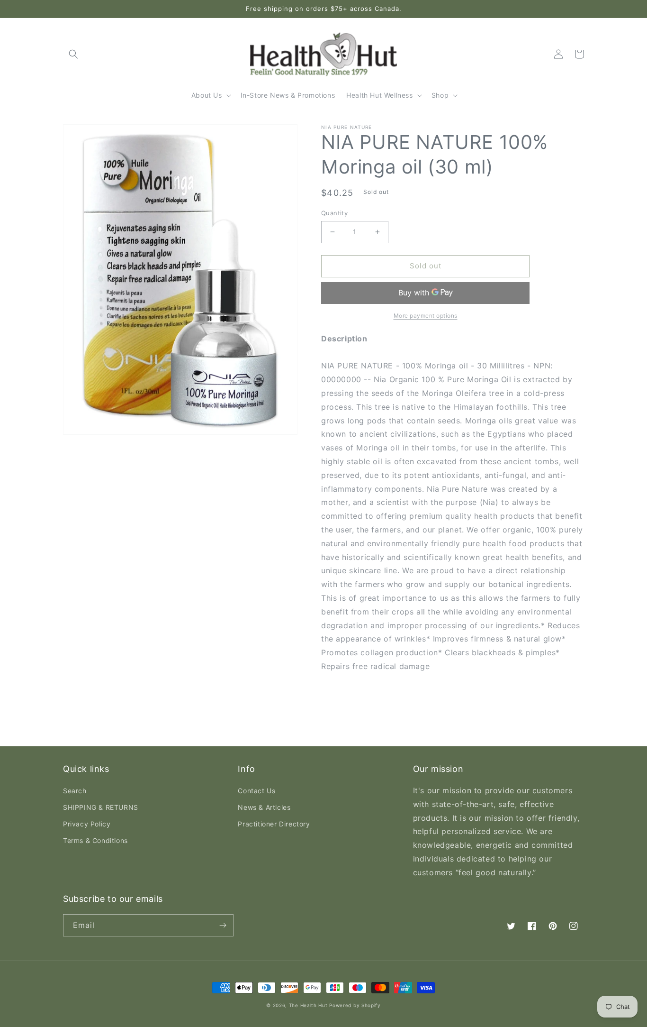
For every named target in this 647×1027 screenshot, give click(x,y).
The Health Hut (308, 1005)
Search (75, 791)
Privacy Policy (86, 824)
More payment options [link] (426, 315)
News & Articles (264, 807)
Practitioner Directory (274, 824)
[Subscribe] (222, 925)
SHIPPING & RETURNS (100, 807)
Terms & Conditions (95, 840)
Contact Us (256, 791)
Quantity (334, 213)
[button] (73, 54)
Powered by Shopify (355, 1005)
